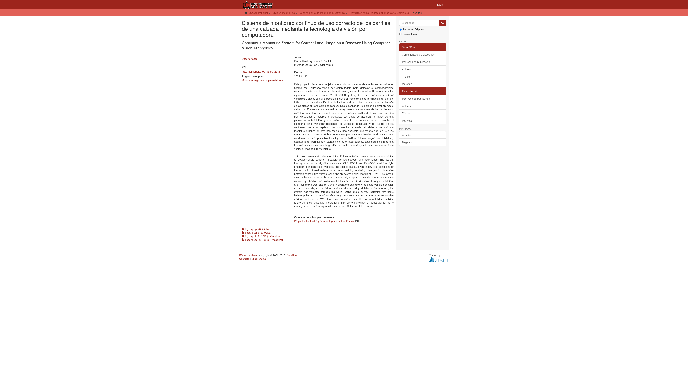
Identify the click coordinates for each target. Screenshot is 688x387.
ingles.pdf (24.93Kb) (256, 236)
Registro (407, 142)
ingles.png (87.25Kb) (256, 229)
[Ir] (442, 23)
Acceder (406, 135)
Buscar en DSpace (413, 29)
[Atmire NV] (439, 259)
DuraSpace (293, 255)
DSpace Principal (258, 13)
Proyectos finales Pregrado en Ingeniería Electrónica (379, 13)
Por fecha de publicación (416, 62)
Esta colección (411, 34)
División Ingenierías (284, 13)
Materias (407, 84)
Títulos (406, 76)
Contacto (244, 259)
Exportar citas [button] (249, 59)
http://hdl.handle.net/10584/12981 (261, 71)
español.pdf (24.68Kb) (257, 240)
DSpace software (249, 255)
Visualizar (275, 236)
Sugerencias (259, 259)
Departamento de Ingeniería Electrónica (322, 13)
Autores (406, 69)
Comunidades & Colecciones (418, 54)
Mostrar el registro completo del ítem (263, 80)
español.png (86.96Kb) (257, 232)
